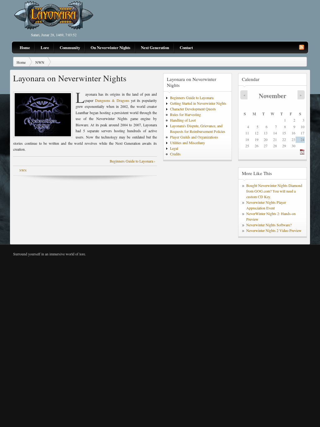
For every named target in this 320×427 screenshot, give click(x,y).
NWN (39, 62)
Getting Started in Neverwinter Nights (198, 103)
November (272, 95)
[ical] (302, 152)
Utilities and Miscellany (187, 142)
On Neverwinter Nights (110, 47)
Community (70, 47)
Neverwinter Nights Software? (269, 224)
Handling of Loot (183, 120)
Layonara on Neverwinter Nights (191, 82)
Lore (45, 47)
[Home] (53, 28)
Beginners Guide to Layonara (191, 97)
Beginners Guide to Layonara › (132, 160)
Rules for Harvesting (185, 114)
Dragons (123, 100)
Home (25, 47)
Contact (186, 47)
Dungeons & (105, 100)
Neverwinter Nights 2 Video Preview (274, 230)
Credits (175, 153)
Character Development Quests (193, 108)
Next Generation (155, 47)
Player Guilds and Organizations (194, 136)
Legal (174, 148)
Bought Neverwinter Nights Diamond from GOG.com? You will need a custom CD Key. (274, 191)
